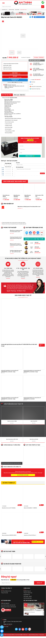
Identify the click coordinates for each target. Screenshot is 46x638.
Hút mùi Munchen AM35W (6, 196)
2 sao (3, 173)
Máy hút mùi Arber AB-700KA (12, 421)
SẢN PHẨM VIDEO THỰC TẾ (23, 295)
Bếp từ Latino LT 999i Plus (39, 196)
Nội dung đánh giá (19, 167)
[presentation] (45, 556)
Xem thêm (19, 208)
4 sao (3, 169)
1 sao (3, 174)
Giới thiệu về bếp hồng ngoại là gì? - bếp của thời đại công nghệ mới (16, 251)
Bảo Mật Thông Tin (27, 591)
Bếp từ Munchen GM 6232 (34, 439)
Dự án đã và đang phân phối (12, 564)
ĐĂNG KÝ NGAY (29, 156)
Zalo (32, 84)
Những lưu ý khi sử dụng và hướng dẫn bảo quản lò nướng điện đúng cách (14, 223)
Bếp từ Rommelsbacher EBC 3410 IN (12, 439)
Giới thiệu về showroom (7, 625)
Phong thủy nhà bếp (10, 227)
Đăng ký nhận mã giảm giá (35, 88)
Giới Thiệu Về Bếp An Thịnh (6, 591)
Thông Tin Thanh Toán (28, 592)
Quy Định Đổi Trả (27, 594)
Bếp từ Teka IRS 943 (34, 421)
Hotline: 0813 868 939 (5, 603)
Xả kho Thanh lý (9, 483)
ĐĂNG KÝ (39, 583)
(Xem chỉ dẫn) (7, 88)
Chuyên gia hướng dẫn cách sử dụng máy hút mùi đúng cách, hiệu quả (13, 222)
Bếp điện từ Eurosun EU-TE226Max (8, 507)
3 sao (3, 171)
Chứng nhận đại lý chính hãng (12, 445)
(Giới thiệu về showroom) (12, 84)
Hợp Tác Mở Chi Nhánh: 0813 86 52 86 (8, 605)
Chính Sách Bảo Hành (28, 598)
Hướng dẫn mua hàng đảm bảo (36, 86)
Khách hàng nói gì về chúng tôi (12, 466)
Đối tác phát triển (9, 551)
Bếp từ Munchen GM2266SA (28, 196)
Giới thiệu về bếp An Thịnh (33, 445)
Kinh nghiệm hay (9, 203)
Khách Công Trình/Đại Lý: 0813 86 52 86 (8, 606)
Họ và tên (18, 162)
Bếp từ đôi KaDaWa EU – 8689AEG (30, 507)
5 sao (3, 167)
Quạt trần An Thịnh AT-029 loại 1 (30, 535)
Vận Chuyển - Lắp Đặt (28, 596)
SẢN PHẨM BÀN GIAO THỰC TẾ (13, 404)
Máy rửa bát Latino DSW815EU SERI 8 (9, 535)
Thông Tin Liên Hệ (4, 592)
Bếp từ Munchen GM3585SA (17, 196)
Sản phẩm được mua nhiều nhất (14, 181)
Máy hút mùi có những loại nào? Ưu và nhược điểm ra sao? (29, 206)
